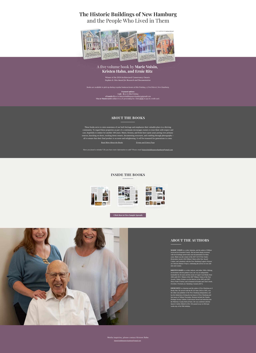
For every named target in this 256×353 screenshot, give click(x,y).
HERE (141, 99)
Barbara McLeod (170, 31)
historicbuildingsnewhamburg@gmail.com (135, 96)
